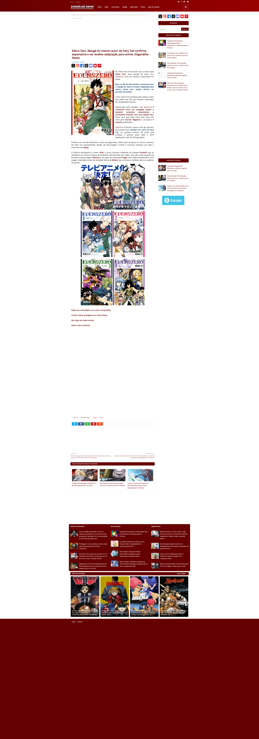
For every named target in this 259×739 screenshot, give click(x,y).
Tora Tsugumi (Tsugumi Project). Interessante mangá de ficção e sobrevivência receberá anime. (130, 554)
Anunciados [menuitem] (115, 7)
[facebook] (184, 1)
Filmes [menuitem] (143, 7)
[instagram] (182, 1)
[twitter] (178, 1)
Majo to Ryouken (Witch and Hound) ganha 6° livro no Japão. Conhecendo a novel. (174, 565)
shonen (95, 417)
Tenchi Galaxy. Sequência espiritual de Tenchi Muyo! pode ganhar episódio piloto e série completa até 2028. (134, 564)
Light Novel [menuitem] (134, 7)
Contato (78, 2)
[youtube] (188, 1)
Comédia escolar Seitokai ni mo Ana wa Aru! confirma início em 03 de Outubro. (177, 55)
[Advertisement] (112, 34)
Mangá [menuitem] (124, 7)
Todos (101, 417)
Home (72, 2)
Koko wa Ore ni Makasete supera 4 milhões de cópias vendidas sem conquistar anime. (171, 556)
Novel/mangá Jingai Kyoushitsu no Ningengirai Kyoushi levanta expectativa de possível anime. (174, 546)
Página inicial (75, 15)
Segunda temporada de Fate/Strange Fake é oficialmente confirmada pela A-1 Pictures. (178, 44)
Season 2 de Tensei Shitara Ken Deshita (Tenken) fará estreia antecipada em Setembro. (138, 485)
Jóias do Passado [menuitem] (153, 7)
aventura (82, 15)
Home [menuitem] (100, 7)
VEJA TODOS (181, 573)
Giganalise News (85, 417)
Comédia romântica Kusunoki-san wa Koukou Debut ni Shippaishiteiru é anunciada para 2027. (132, 544)
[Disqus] (112, 387)
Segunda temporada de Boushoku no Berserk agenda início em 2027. (84, 484)
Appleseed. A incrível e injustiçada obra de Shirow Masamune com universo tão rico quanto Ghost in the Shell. (93, 566)
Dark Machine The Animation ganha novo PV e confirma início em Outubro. (112, 484)
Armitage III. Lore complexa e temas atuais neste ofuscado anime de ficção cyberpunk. (93, 546)
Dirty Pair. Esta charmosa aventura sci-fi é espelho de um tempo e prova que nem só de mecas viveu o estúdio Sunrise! (177, 86)
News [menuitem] (106, 7)
